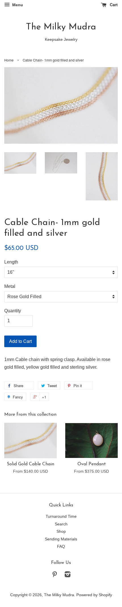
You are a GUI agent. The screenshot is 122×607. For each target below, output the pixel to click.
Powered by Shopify (94, 595)
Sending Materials (61, 539)
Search (61, 524)
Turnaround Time (61, 516)
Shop (61, 531)
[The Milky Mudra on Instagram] (67, 575)
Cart (113, 4)
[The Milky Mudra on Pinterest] (54, 575)
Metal (9, 286)
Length (11, 262)
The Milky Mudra (61, 27)
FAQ (61, 546)
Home (9, 60)
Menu (17, 5)
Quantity (12, 310)
